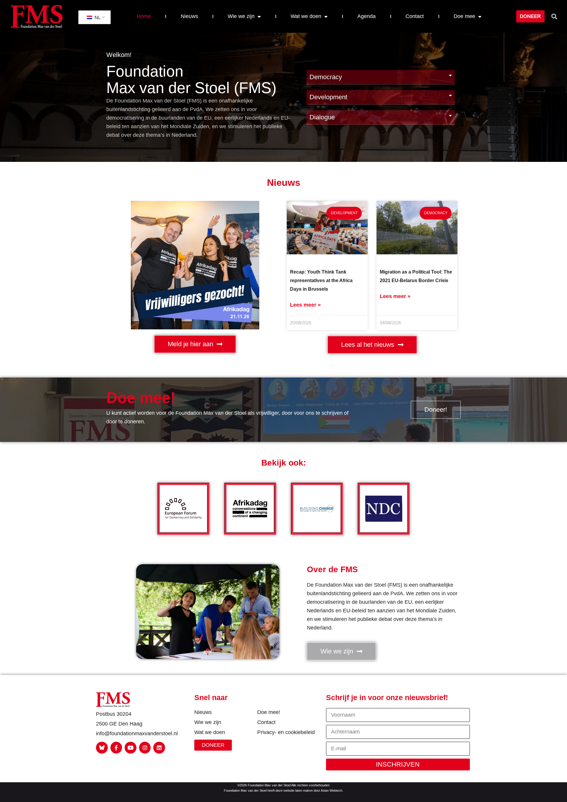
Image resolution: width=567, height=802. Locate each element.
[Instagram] (145, 748)
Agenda (366, 16)
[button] (554, 16)
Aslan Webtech (331, 790)
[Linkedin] (159, 748)
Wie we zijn (241, 16)
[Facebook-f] (116, 748)
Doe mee (464, 16)
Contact (414, 16)
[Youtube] (130, 748)
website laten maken (298, 790)
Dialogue (322, 117)
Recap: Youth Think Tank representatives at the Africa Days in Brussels (321, 280)
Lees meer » (305, 305)
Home (144, 16)
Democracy (325, 77)
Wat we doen (306, 16)
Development (328, 97)
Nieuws (189, 16)
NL (97, 17)
